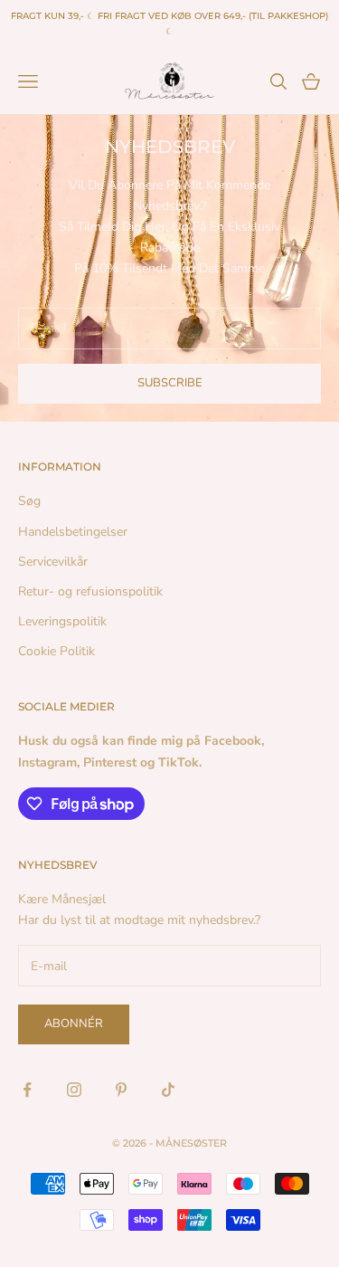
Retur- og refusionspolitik (90, 591)
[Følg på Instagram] (74, 1090)
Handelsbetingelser (72, 531)
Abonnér (73, 1023)
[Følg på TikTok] (168, 1090)
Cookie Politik (56, 651)
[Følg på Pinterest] (121, 1090)
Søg (29, 501)
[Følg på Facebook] (27, 1090)
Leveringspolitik (62, 621)
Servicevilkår (53, 561)
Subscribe (169, 383)
